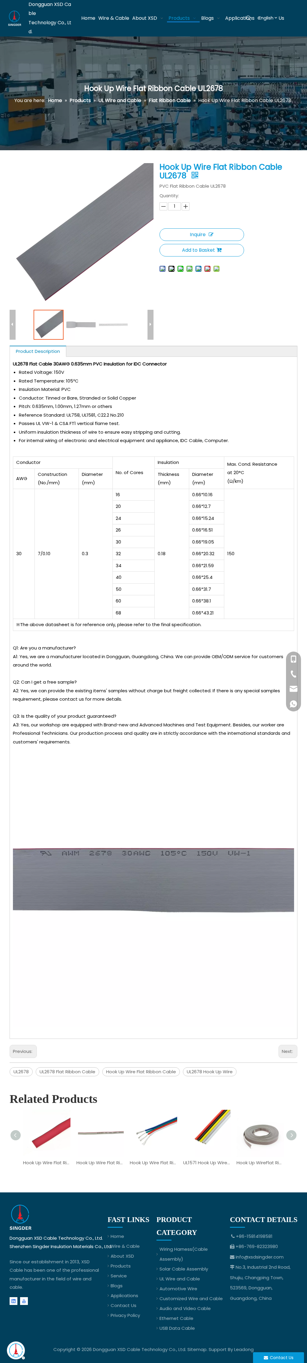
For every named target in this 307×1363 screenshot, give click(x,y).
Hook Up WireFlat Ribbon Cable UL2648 (260, 1162)
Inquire (198, 234)
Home (117, 1236)
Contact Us (123, 1305)
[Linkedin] (13, 1301)
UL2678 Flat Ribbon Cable (67, 1071)
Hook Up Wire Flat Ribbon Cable (141, 1071)
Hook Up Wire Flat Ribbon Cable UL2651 (100, 1162)
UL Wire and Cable (179, 1279)
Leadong (244, 1349)
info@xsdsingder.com (260, 1257)
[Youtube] (24, 1301)
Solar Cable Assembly (183, 1269)
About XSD (122, 1256)
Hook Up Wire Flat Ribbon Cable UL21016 (46, 1162)
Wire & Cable (125, 1246)
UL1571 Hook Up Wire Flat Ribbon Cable (207, 1162)
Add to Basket (198, 250)
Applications (124, 1295)
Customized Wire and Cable (191, 1298)
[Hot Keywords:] (248, 18)
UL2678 (21, 1071)
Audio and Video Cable (185, 1308)
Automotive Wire (178, 1288)
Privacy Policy (125, 1315)
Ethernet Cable (176, 1318)
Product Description (38, 351)
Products (121, 1266)
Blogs (117, 1285)
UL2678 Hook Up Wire (210, 1071)
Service (119, 1276)
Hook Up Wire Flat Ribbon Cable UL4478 (153, 1162)
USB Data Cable (177, 1328)
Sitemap (197, 1349)
